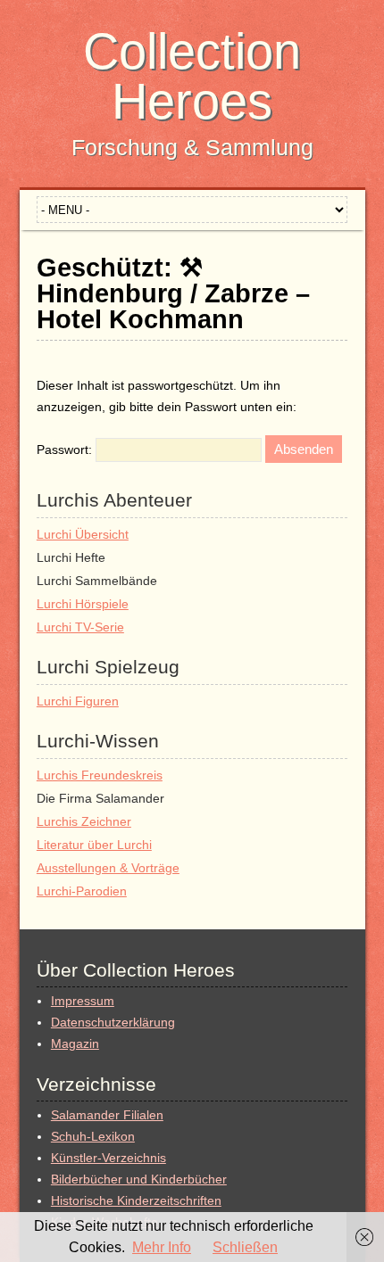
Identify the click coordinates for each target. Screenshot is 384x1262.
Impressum (82, 1001)
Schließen (245, 1247)
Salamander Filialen (107, 1115)
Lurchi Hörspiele (83, 604)
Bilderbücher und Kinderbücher (139, 1179)
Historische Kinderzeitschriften (136, 1200)
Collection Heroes (192, 76)
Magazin (75, 1043)
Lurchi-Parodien (82, 891)
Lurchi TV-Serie (80, 627)
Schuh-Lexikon (93, 1136)
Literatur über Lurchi (94, 844)
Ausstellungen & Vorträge (108, 868)
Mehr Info (161, 1247)
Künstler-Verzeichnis (108, 1158)
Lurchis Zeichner (84, 821)
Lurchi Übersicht (83, 534)
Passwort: (66, 449)
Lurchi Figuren (78, 701)
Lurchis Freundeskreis (100, 775)
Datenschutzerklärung (113, 1022)
